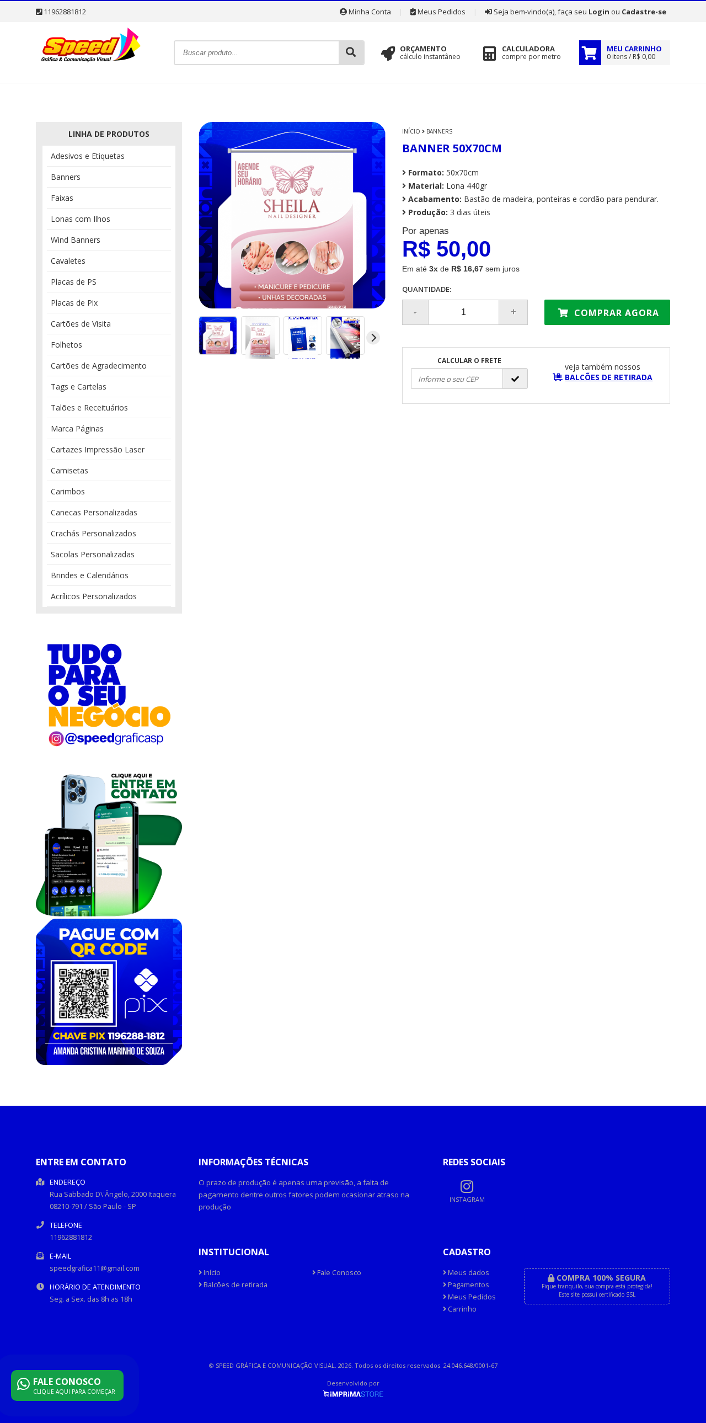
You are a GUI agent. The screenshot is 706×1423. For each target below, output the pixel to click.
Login (599, 12)
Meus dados (467, 1272)
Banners (66, 177)
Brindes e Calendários (90, 575)
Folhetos (66, 344)
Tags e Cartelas (78, 386)
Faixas (62, 198)
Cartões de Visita (81, 323)
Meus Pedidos (441, 12)
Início (411, 131)
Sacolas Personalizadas (93, 554)
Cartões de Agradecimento (99, 365)
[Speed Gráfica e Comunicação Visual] (91, 65)
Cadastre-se (644, 12)
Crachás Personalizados (93, 533)
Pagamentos (467, 1284)
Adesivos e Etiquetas (88, 156)
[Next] (373, 337)
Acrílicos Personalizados (94, 596)
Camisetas (69, 470)
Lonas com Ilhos (80, 219)
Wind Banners (75, 239)
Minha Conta (369, 12)
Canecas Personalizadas (94, 512)
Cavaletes (68, 260)
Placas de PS (74, 281)
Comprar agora (615, 313)
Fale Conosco (338, 1272)
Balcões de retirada (235, 1284)
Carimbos (68, 491)
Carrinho (461, 1309)
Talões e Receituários (89, 407)
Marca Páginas (77, 428)
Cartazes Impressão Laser (98, 449)
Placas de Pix (74, 302)
